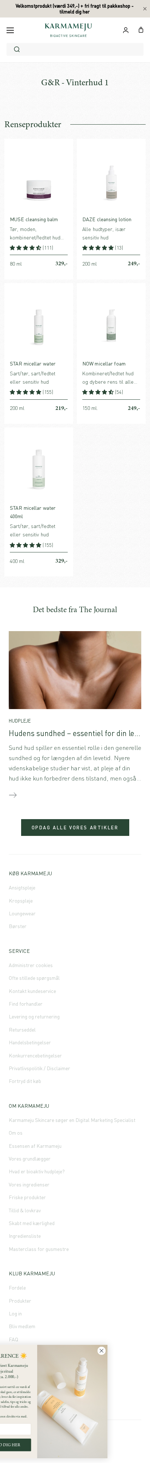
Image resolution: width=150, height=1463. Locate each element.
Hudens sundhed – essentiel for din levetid (79, 733)
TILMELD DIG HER (38, 1445)
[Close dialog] (138, 1351)
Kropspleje (21, 900)
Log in (15, 1313)
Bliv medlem (22, 1326)
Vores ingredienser (29, 1184)
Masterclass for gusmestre (39, 1249)
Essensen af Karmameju (35, 1146)
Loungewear (22, 913)
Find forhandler (26, 1003)
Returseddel (22, 1029)
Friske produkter (27, 1197)
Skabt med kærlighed (32, 1223)
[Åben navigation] (10, 30)
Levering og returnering (34, 1016)
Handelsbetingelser (30, 1042)
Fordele (17, 1287)
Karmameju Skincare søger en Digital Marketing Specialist (72, 1120)
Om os (16, 1132)
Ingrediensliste (25, 1236)
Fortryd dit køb (25, 1081)
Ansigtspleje (22, 887)
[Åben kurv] (141, 29)
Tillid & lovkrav (25, 1210)
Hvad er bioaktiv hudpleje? (37, 1171)
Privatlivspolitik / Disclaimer (39, 1068)
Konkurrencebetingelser (35, 1055)
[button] (26, 248)
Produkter (20, 1300)
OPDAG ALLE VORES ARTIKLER (75, 827)
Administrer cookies (31, 965)
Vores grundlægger (30, 1158)
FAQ (13, 1339)
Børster (18, 926)
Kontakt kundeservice (32, 991)
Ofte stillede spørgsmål (34, 978)
